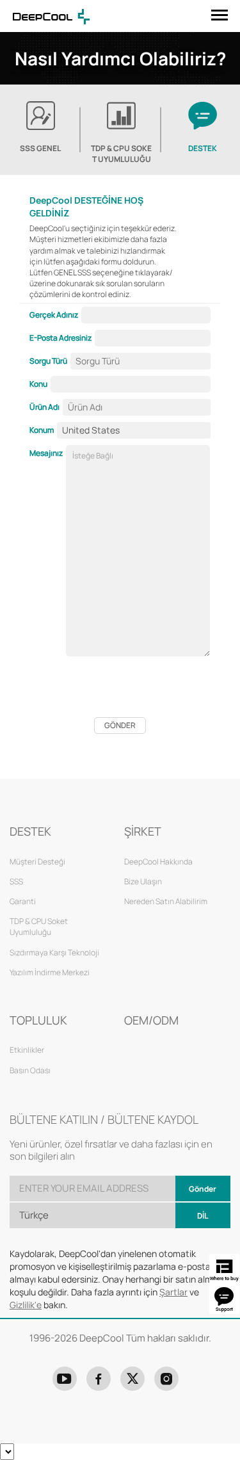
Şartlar (173, 1292)
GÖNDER (120, 725)
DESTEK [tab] (202, 148)
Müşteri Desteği (37, 861)
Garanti (23, 901)
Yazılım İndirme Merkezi (50, 972)
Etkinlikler (27, 1049)
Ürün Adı (44, 407)
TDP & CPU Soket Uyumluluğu (121, 154)
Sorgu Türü (48, 360)
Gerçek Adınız (53, 314)
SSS (16, 881)
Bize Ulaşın (143, 881)
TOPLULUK (38, 1020)
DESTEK (30, 831)
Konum (41, 430)
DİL (202, 1215)
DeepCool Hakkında (158, 861)
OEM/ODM (151, 1020)
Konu (38, 383)
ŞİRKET (142, 831)
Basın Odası (30, 1070)
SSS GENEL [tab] (40, 148)
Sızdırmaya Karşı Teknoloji (54, 952)
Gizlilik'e (26, 1305)
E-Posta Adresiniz (60, 337)
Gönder (202, 1188)
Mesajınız (46, 453)
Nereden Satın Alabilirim (165, 901)
